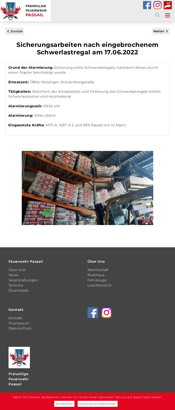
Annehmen (64, 404)
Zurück (17, 31)
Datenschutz (20, 328)
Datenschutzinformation (97, 404)
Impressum (19, 323)
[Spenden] (168, 5)
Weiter (158, 31)
